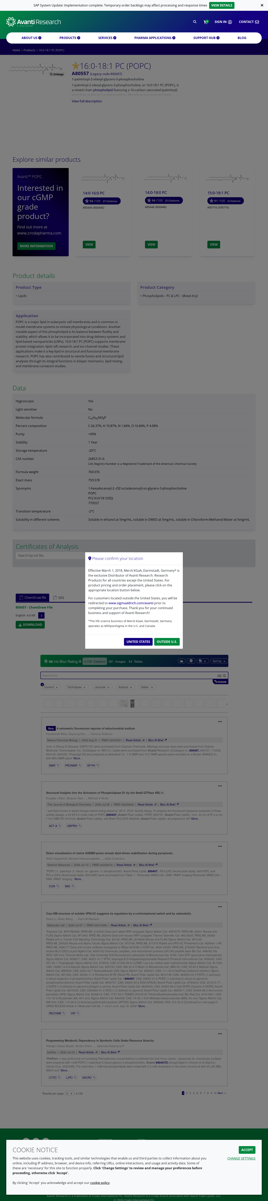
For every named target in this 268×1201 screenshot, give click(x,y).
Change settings (241, 1158)
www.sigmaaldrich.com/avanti (130, 603)
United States (138, 642)
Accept (247, 1150)
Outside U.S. (167, 642)
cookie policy (99, 1183)
